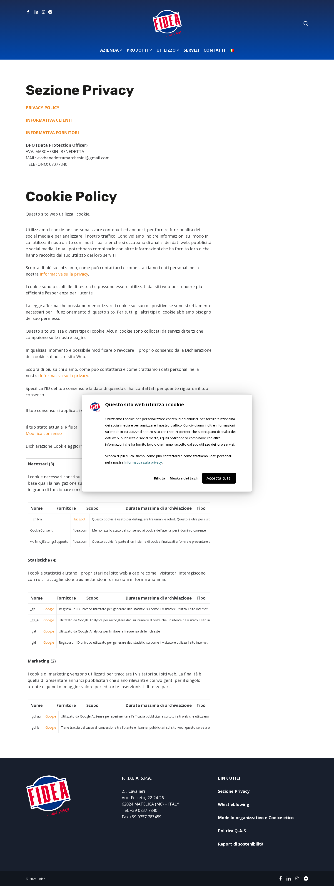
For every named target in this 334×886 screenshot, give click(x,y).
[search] (306, 23)
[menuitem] (231, 50)
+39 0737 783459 (145, 816)
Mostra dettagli (183, 478)
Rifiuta (159, 478)
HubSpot (79, 519)
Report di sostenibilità (241, 844)
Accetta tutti (219, 478)
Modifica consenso (44, 433)
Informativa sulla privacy (143, 462)
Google (48, 609)
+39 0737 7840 (143, 810)
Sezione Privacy (233, 791)
